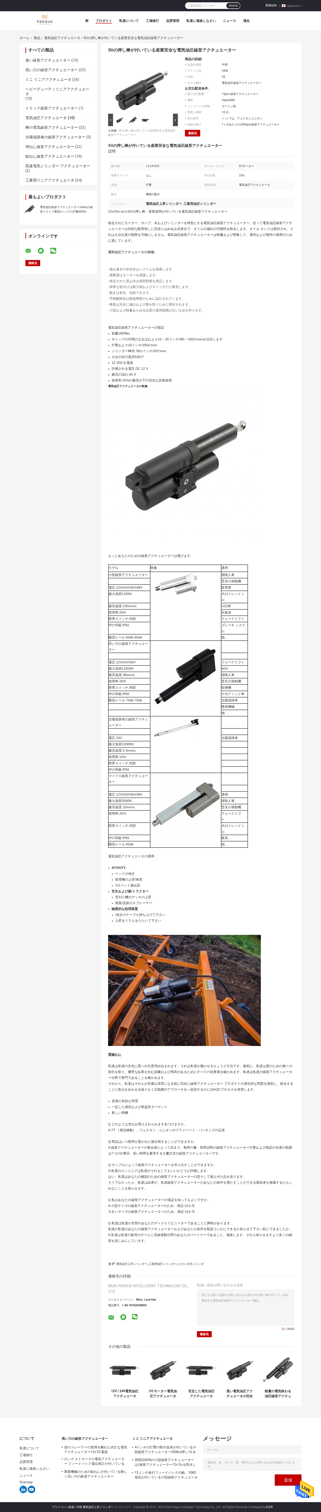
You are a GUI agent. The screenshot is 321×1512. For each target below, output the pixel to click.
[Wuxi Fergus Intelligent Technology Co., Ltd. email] (31, 250)
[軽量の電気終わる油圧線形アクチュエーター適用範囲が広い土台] (277, 1370)
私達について (129, 21)
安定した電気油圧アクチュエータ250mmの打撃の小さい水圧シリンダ (201, 1393)
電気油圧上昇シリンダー (131, 1264)
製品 (37, 38)
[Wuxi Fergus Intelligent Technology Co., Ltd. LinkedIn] (23, 1492)
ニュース (229, 21)
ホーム (24, 38)
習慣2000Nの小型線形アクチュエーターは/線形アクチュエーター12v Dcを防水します (165, 1463)
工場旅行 (152, 21)
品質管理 (172, 21)
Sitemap (26, 1482)
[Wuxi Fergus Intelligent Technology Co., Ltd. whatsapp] (44, 250)
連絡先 (192, 133)
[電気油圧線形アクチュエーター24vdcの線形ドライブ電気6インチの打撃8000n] (29, 209)
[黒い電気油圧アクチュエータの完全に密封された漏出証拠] (239, 1370)
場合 (246, 21)
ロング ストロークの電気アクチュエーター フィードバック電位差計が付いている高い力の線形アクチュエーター (94, 1462)
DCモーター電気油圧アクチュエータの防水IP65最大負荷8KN (163, 1393)
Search (233, 5)
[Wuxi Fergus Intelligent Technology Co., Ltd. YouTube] (31, 1492)
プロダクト (104, 21)
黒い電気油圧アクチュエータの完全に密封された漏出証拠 (240, 1393)
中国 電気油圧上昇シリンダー (95, 1507)
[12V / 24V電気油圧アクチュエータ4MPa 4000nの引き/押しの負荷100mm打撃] (124, 1370)
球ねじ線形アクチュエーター (49, 146)
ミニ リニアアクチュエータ (48, 79)
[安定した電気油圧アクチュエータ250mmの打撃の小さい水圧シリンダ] (201, 1370)
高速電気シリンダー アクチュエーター (57, 166)
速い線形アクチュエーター (47, 60)
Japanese (292, 5)
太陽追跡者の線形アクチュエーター (55, 137)
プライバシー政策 (63, 1507)
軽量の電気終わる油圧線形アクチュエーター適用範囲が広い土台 (278, 1393)
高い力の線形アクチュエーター (51, 70)
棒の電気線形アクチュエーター (51, 127)
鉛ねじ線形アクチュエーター (49, 156)
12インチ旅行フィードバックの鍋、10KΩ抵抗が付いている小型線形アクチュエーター (166, 1476)
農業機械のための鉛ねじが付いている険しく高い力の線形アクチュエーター (95, 1474)
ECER (269, 1507)
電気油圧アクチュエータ (62, 38)
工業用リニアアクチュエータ (49, 180)
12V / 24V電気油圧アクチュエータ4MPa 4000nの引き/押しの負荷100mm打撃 (124, 1393)
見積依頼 (271, 5)
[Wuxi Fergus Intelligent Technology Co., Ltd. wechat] (56, 250)
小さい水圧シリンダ (191, 1264)
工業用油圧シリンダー (163, 1264)
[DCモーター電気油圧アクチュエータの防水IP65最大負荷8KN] (163, 1370)
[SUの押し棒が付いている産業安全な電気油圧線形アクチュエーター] (141, 85)
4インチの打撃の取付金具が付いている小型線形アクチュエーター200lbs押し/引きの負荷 (165, 1450)
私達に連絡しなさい (201, 21)
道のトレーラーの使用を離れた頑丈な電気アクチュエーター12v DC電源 (95, 1449)
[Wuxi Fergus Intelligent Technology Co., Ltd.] (45, 20)
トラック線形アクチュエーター (51, 108)
